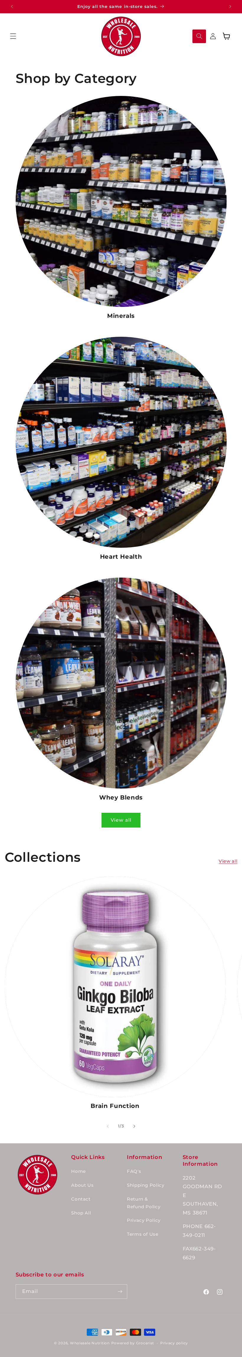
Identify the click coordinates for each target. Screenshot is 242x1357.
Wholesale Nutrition (90, 1343)
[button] (13, 36)
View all (121, 820)
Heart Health (121, 556)
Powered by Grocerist (132, 1343)
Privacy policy (174, 1343)
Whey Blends (121, 797)
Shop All (81, 1213)
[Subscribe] (120, 1291)
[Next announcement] (230, 6)
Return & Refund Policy (143, 1202)
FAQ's (134, 1171)
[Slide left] (107, 1126)
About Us (82, 1185)
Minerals (121, 315)
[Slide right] (134, 1126)
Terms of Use (142, 1234)
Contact (80, 1199)
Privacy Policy (144, 1220)
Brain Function (115, 1105)
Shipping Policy (145, 1185)
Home (78, 1171)
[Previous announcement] (11, 6)
